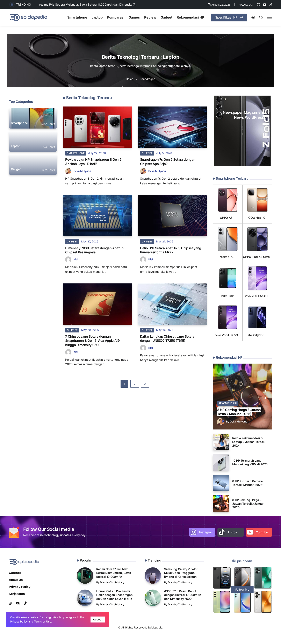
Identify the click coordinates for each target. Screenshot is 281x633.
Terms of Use (42, 621)
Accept (97, 619)
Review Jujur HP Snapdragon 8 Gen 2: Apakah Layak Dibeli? (93, 162)
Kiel (75, 259)
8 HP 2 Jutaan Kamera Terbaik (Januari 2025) (247, 483)
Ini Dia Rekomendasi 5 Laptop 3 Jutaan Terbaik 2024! (248, 441)
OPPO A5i (226, 217)
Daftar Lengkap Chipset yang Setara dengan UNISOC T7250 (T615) (167, 339)
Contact (15, 573)
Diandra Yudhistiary (112, 582)
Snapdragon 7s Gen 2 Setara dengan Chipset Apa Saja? (167, 162)
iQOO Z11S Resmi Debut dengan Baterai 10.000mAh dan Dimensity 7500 (182, 594)
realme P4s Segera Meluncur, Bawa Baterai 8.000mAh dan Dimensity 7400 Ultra (93, 4)
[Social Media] (258, 4)
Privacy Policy (19, 587)
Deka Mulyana (82, 171)
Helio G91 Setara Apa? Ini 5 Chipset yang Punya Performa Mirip (170, 250)
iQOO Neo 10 (256, 217)
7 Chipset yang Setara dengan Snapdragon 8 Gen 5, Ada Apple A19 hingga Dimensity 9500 (92, 341)
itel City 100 (256, 335)
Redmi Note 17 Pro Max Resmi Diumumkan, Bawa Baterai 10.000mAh (113, 572)
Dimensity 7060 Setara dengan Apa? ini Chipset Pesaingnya (94, 250)
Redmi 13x (226, 296)
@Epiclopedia (242, 561)
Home (129, 79)
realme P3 (226, 257)
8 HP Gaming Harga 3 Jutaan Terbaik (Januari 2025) (239, 412)
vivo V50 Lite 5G (226, 335)
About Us (16, 580)
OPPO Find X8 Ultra (256, 257)
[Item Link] (33, 118)
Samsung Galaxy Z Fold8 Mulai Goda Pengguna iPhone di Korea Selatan (181, 572)
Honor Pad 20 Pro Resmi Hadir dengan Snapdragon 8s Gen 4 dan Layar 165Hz (114, 594)
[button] (265, 390)
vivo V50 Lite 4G (256, 296)
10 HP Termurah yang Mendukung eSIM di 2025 (250, 462)
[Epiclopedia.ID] (28, 17)
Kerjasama (17, 594)
